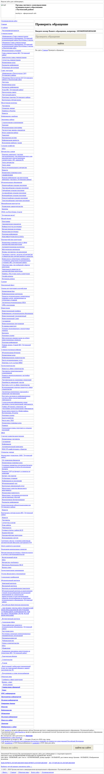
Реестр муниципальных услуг (12, 360)
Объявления (6, 648)
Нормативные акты (8, 62)
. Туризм (4, 663)
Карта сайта (35, 772)
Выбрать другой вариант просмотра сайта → (16, 766)
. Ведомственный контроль (10, 619)
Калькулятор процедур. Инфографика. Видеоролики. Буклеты (15, 412)
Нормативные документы (11, 439)
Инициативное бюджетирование (13, 499)
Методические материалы (11, 249)
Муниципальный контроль (10, 580)
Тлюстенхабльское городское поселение (16, 200)
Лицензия (4, 723)
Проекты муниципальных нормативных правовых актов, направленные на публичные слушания (16, 298)
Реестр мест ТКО (8, 420)
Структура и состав (8, 522)
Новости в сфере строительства (13, 368)
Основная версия (47, 772)
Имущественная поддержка (11, 229)
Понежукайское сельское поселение (14, 185)
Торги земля (6, 165)
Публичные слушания (9, 478)
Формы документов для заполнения (14, 252)
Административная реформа (11, 350)
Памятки (5, 425)
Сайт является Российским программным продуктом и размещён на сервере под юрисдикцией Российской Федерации (42, 741)
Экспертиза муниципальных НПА (14, 302)
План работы (6, 525)
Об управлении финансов (11, 460)
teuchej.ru (8, 730)
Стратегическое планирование (12, 122)
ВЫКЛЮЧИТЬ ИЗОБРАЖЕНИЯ (12, 763)
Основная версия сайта (9, 21)
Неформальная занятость (10, 140)
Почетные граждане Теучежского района (16, 97)
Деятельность (6, 528)
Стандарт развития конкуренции (12, 436)
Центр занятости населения (10, 546)
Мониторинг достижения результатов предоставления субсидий (15, 496)
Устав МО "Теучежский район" (13, 90)
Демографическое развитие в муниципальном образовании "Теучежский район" (17, 627)
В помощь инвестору (9, 326)
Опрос (4, 690)
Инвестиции (5, 308)
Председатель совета (9, 92)
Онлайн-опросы (7, 276)
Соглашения (6, 321)
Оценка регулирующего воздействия (14, 288)
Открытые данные (8, 108)
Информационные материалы (12, 294)
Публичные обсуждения (10, 67)
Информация (6, 444)
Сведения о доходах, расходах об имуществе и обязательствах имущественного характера (17, 255)
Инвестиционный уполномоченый (14, 316)
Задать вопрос (8, 684)
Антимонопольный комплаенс (12, 446)
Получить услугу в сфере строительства (16, 385)
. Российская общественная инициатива (15, 605)
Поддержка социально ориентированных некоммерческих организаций (16, 634)
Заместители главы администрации (14, 57)
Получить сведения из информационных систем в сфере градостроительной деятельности (16, 398)
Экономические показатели (11, 224)
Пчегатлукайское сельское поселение (15, 198)
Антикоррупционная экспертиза (13, 247)
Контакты (5, 333)
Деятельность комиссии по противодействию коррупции (12, 270)
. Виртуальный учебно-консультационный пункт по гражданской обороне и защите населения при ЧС (16, 668)
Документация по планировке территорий (16, 380)
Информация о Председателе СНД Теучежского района (14, 74)
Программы (6, 221)
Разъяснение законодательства (12, 206)
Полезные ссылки (8, 335)
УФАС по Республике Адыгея (11, 212)
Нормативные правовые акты (12, 463)
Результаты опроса (8, 279)
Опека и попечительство (10, 643)
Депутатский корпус (9, 95)
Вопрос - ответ (7, 682)
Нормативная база (8, 291)
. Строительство (6, 659)
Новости (5, 113)
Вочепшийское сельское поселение (14, 195)
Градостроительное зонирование (12, 570)
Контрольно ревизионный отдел (13, 486)
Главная (4, 24)
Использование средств (10, 538)
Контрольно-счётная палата (11, 100)
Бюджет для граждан (9, 476)
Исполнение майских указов (12, 143)
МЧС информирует (8, 693)
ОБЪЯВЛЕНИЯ (7, 175)
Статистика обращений (11, 687)
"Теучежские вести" (8, 215)
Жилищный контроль (9, 586)
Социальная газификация (10, 577)
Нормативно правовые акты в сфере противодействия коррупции (14, 243)
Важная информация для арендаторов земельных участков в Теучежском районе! (17, 178)
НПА (4, 148)
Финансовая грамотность (11, 493)
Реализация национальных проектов (14, 549)
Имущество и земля (8, 151)
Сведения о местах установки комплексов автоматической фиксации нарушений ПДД (16, 541)
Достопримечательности (10, 30)
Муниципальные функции (11, 352)
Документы (6, 106)
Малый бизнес (6, 218)
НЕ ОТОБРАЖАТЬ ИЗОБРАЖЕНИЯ (62, 763)
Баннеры (5, 209)
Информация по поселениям (12, 481)
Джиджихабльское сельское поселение (15, 188)
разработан (8, 743)
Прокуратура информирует (11, 697)
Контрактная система (9, 138)
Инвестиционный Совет (10, 318)
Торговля (5, 125)
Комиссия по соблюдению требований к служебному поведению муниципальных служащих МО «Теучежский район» (16, 260)
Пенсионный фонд (7, 285)
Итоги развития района (10, 132)
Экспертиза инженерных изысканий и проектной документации (15, 392)
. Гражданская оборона (9, 656)
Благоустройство (8, 418)
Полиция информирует (9, 700)
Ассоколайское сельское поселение (14, 193)
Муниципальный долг (9, 483)
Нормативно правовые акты (12, 172)
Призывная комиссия (9, 638)
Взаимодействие (7, 533)
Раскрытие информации (10, 65)
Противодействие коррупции (11, 239)
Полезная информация (10, 234)
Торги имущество (8, 162)
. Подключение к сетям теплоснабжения (15, 673)
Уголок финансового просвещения (13, 574)
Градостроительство (8, 366)
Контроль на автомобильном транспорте (16, 588)
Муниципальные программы (12, 127)
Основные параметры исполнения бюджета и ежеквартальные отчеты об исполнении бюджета (17, 467)
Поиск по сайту (7, 720)
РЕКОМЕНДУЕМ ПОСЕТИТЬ (13, 236)
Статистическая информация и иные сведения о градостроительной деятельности (17, 403)
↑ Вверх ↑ (4, 772)
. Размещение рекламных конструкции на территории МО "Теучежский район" (15, 652)
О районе (4, 27)
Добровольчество (8, 640)
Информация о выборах (9, 116)
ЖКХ (3, 433)
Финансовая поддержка (10, 231)
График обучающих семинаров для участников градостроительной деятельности (17, 407)
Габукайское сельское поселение (13, 190)
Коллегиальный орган (9, 557)
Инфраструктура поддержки (12, 226)
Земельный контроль (9, 583)
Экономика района (7, 119)
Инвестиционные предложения (13, 323)
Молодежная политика (9, 103)
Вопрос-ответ (6, 567)
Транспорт (5, 135)
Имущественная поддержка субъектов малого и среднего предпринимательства (17, 553)
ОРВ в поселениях (8, 305)
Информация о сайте (9, 727)
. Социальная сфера (8, 622)
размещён (35, 743)
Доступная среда (8, 631)
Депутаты (5, 82)
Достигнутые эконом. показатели (13, 130)
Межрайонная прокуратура (10, 203)
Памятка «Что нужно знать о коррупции (16, 274)
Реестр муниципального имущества (14, 167)
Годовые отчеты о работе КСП (12, 530)
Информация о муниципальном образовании (17, 313)
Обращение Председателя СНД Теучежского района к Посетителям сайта (17, 78)
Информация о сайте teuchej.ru (11, 737)
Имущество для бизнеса (10, 562)
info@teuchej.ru (20, 732)
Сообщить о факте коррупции (12, 679)
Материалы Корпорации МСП (12, 565)
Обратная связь (6, 676)
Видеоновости (6, 710)
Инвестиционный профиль (11, 311)
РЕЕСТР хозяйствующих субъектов (14, 449)
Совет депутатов (7, 70)
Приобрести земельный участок (13, 382)
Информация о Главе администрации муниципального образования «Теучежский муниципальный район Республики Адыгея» (17, 38)
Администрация (6, 33)
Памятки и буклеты (8, 111)
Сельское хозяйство (8, 146)
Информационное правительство (13, 358)
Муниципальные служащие (11, 50)
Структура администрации (11, 60)
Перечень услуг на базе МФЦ (12, 363)
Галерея (4, 282)
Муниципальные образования (11, 182)
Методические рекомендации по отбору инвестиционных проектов (16, 339)
